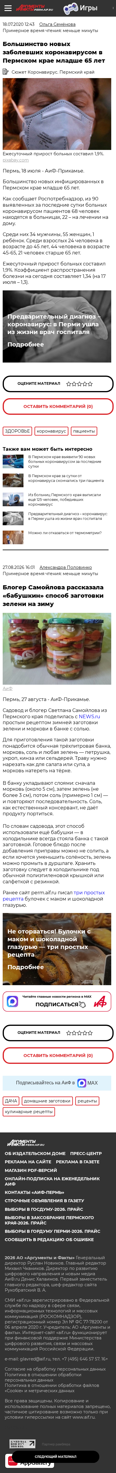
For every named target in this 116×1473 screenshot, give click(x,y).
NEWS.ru (89, 716)
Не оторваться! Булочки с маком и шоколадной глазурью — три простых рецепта (49, 943)
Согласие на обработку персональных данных (55, 1369)
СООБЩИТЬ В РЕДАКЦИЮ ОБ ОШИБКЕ (49, 1239)
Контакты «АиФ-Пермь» (34, 1192)
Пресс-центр (86, 1153)
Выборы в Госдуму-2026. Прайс (44, 1209)
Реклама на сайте (28, 1162)
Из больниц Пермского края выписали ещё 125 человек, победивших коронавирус (64, 500)
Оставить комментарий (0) (58, 406)
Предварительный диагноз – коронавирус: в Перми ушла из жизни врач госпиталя (54, 324)
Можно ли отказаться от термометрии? (65, 533)
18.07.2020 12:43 (19, 24)
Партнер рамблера (56, 1444)
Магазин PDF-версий (31, 1170)
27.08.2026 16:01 (19, 567)
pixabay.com (16, 160)
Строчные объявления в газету (44, 1200)
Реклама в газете (77, 1162)
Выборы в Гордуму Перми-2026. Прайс (52, 1231)
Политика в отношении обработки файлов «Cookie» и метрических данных (52, 1388)
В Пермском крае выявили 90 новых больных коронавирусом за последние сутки (64, 462)
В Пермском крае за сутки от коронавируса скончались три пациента (66, 478)
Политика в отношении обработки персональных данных (43, 1377)
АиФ (7, 688)
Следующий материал (55, 1457)
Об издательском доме (35, 1153)
